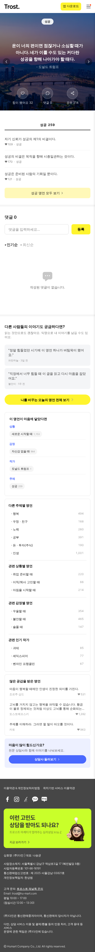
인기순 (12, 244)
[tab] (47, 126)
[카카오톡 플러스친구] (35, 799)
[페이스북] (7, 799)
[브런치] (26, 799)
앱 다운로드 (71, 6)
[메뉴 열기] (88, 6)
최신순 (28, 244)
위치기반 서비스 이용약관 (59, 788)
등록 (80, 229)
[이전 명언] (6, 61)
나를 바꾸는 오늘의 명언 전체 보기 (45, 400)
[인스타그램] (16, 799)
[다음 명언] (88, 61)
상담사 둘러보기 (45, 759)
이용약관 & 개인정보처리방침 (22, 788)
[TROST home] (12, 7)
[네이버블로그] (44, 799)
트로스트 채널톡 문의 (30, 888)
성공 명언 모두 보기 (45, 193)
